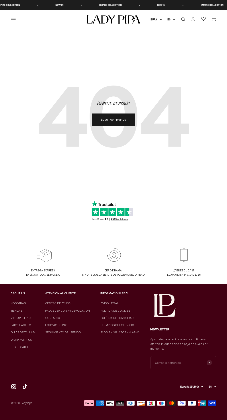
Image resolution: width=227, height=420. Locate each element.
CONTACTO (52, 318)
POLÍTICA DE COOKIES (115, 310)
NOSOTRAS (18, 303)
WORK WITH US (21, 339)
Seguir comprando (113, 119)
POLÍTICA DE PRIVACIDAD (117, 318)
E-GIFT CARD (19, 347)
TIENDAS (16, 310)
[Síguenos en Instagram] (14, 387)
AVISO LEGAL (109, 303)
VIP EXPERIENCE (21, 318)
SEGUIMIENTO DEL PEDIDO (63, 332)
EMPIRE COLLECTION (106, 5)
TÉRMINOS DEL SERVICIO (117, 325)
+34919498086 (191, 274)
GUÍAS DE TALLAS (23, 332)
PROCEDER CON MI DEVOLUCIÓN (67, 310)
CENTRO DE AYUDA (58, 303)
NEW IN (56, 5)
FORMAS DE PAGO (57, 325)
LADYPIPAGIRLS (21, 325)
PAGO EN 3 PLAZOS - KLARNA (120, 332)
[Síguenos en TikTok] (25, 387)
